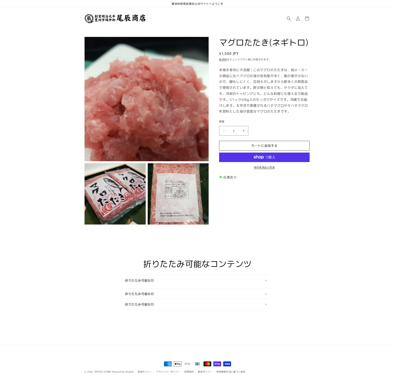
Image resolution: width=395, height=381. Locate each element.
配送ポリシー (205, 371)
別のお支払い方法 (264, 167)
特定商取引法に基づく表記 (230, 371)
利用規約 (189, 371)
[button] (288, 18)
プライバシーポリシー (168, 371)
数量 (222, 121)
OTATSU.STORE (102, 371)
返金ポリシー (145, 371)
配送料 (223, 59)
